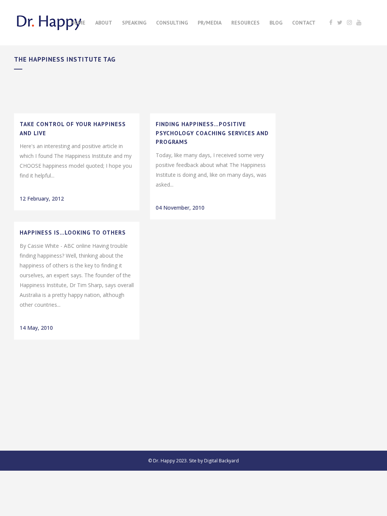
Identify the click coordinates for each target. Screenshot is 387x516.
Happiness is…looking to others (73, 232)
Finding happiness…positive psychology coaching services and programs (212, 133)
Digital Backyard (221, 460)
